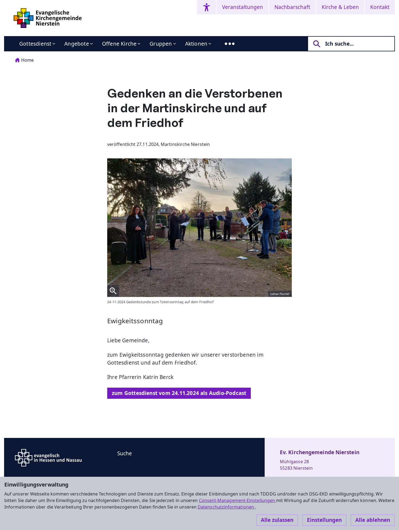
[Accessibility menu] (206, 7)
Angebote (76, 43)
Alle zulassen (277, 519)
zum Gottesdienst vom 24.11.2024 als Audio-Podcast (179, 393)
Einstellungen (324, 519)
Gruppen (161, 43)
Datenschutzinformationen (226, 507)
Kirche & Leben (340, 7)
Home (27, 60)
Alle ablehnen (372, 519)
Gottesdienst (35, 43)
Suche (124, 453)
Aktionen (196, 43)
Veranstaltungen (242, 7)
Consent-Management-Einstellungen (237, 500)
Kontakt (379, 7)
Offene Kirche (119, 43)
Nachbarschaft (292, 7)
